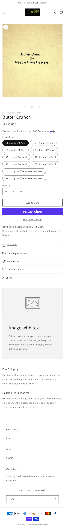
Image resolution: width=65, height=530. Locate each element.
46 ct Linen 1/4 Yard (16, 164)
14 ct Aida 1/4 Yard (15, 142)
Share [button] (9, 277)
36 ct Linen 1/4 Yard (16, 157)
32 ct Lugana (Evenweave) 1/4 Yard (24, 178)
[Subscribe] (55, 499)
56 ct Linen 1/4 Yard (45, 164)
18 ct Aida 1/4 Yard (15, 150)
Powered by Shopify (41, 524)
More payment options (32, 219)
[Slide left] (25, 107)
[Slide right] (39, 107)
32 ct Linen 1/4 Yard (44, 150)
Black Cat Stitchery (28, 524)
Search (9, 438)
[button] (3, 12)
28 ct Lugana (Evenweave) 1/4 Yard (24, 171)
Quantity (6, 185)
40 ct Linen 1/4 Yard (45, 157)
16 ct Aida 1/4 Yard (43, 142)
